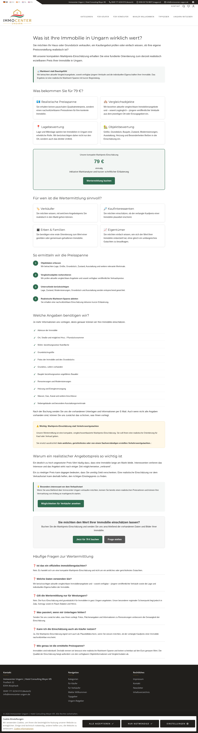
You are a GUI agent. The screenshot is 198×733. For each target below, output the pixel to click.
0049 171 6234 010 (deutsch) (122, 2)
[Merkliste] (188, 6)
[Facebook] (193, 2)
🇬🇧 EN (30, 2)
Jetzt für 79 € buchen (87, 539)
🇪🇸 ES (18, 2)
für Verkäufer (120, 17)
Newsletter (138, 687)
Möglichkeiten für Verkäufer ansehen (60, 503)
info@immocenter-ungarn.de (177, 2)
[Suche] (183, 6)
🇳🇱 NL (24, 2)
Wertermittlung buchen (99, 180)
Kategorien (87, 17)
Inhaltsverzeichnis (141, 692)
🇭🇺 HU (11, 2)
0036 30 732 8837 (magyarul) (150, 2)
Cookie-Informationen (24, 728)
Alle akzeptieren (100, 723)
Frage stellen (115, 539)
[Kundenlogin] (193, 6)
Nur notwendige (138, 723)
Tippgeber (164, 17)
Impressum (138, 679)
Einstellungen (176, 723)
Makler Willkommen (143, 17)
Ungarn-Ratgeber (183, 17)
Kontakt (175, 6)
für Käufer (103, 17)
